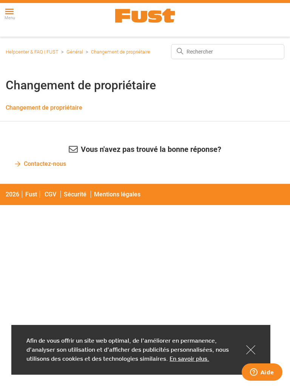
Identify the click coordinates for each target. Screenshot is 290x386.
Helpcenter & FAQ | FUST (32, 52)
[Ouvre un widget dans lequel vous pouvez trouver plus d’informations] (261, 372)
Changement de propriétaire (120, 52)
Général (74, 52)
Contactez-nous (45, 163)
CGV (50, 194)
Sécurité (76, 194)
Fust (31, 194)
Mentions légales (117, 194)
